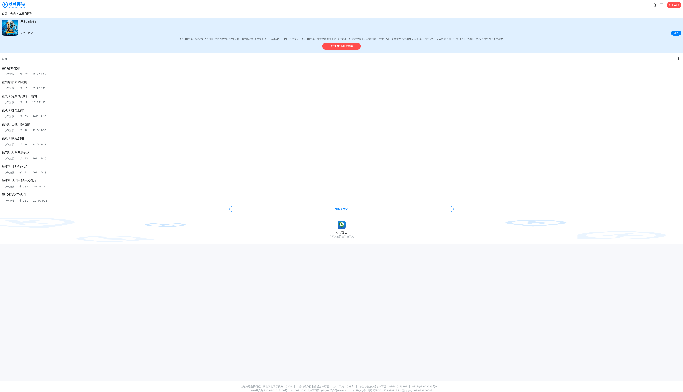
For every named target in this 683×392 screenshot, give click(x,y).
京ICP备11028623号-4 (425, 386)
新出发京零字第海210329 (277, 386)
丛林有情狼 (25, 13)
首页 (4, 13)
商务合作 (361, 390)
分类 (13, 13)
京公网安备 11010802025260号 (269, 390)
